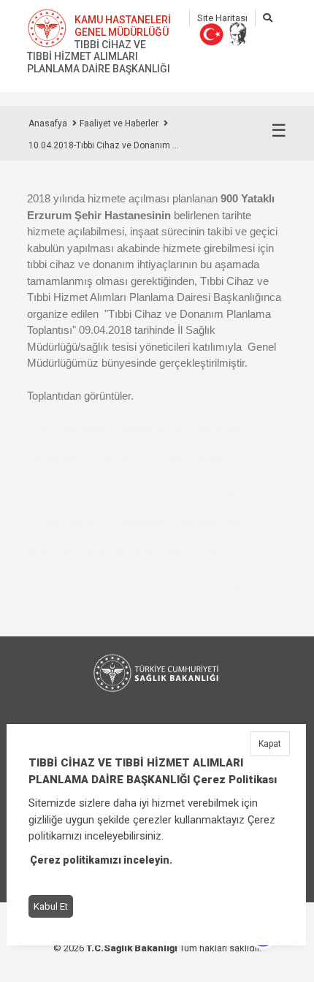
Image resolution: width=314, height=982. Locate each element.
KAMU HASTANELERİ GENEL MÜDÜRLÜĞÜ (122, 26)
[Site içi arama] (267, 17)
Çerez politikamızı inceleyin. (101, 860)
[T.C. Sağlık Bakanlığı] (157, 673)
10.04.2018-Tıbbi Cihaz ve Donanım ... (103, 145)
